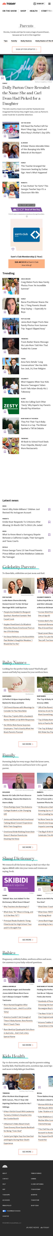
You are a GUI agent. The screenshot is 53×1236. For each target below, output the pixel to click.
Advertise (34, 1195)
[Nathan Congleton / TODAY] (26, 67)
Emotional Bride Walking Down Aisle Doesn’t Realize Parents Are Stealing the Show (19, 835)
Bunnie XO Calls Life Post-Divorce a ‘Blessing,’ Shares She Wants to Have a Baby (16, 799)
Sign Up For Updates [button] (25, 49)
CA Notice (5, 1216)
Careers (33, 1179)
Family (14, 41)
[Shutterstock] (18, 685)
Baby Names (26, 41)
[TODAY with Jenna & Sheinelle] (18, 781)
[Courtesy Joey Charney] (18, 1082)
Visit (3, 1189)
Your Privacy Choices (13, 1211)
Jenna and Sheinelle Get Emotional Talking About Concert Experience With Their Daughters (19, 823)
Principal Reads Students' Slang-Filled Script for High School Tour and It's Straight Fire (18, 924)
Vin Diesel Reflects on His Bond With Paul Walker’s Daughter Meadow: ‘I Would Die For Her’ (19, 640)
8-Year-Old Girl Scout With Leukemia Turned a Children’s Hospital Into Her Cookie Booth (19, 1115)
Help (3, 1184)
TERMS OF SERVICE (36, 1173)
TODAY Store (35, 1200)
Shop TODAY (35, 1206)
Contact (5, 1179)
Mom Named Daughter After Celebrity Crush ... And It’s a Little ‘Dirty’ (17, 1008)
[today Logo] (4, 1166)
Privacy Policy (6, 1206)
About (4, 1173)
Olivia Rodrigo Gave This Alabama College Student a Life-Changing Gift (18, 810)
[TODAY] (18, 884)
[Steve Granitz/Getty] (18, 586)
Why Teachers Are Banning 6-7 (16, 906)
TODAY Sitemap (35, 1189)
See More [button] (26, 744)
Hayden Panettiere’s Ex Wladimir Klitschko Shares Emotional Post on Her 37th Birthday (19, 628)
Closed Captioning (37, 1184)
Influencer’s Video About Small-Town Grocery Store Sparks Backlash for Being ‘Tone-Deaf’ (19, 1127)
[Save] (5, 136)
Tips (6, 41)
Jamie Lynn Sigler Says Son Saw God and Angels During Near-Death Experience (19, 1140)
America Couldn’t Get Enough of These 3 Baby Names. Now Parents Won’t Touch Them (18, 1021)
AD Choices (6, 1200)
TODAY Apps (6, 1195)
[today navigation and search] (49, 3)
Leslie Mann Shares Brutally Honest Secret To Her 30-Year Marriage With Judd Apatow (15, 604)
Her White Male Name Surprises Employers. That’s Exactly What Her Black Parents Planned (19, 728)
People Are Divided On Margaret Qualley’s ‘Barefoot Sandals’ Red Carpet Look (17, 616)
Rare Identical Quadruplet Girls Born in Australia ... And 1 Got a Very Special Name (19, 1033)
